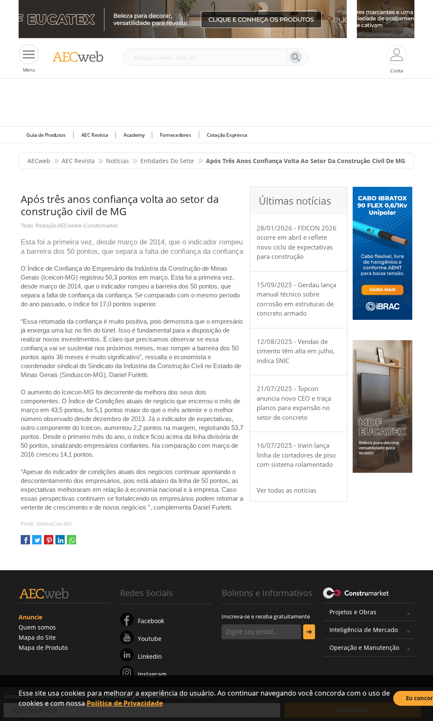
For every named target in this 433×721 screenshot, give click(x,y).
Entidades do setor (167, 161)
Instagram (152, 674)
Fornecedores (175, 135)
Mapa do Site (37, 637)
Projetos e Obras (352, 612)
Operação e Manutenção (364, 647)
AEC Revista (94, 135)
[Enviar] (309, 631)
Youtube (150, 639)
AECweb (38, 161)
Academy (133, 135)
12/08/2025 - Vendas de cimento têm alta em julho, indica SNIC (296, 351)
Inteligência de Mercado (363, 630)
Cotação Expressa (227, 135)
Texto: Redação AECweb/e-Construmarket (69, 226)
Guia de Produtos (46, 135)
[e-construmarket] (356, 592)
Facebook (151, 621)
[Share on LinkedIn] (60, 543)
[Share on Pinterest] (48, 543)
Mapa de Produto (43, 647)
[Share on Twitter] (36, 543)
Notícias (117, 161)
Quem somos (37, 627)
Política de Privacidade (125, 703)
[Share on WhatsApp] (71, 543)
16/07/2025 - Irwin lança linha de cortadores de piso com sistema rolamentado (296, 455)
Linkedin (150, 656)
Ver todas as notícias (286, 490)
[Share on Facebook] (25, 543)
